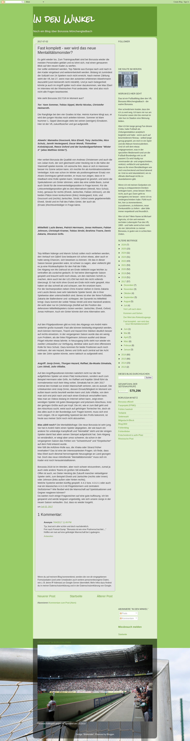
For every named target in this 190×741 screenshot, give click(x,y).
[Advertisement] (135, 483)
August (127, 301)
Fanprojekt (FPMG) (127, 405)
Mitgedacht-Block (126, 420)
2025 (124, 248)
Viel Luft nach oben (132, 309)
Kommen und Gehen (132, 313)
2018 (124, 277)
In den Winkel (64, 18)
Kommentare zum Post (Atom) (62, 603)
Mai (126, 333)
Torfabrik (122, 413)
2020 (124, 269)
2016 (124, 354)
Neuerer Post (46, 596)
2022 (124, 261)
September (129, 297)
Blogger (110, 734)
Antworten (48, 536)
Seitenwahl (123, 416)
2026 (124, 244)
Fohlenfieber (124, 431)
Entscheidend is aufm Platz (130, 435)
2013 (124, 367)
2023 (124, 257)
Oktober (128, 293)
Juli (126, 305)
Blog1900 (122, 424)
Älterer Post (104, 596)
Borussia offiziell (125, 402)
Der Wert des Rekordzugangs (137, 317)
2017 (124, 281)
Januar (127, 349)
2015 (124, 359)
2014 (124, 363)
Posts (124, 613)
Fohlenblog (123, 428)
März (126, 341)
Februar (128, 345)
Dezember (129, 285)
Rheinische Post (125, 439)
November (129, 289)
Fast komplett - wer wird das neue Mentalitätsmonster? (136, 322)
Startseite (76, 596)
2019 (124, 273)
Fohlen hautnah (125, 409)
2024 (124, 253)
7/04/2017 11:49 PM (62, 522)
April (126, 337)
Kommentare (127, 618)
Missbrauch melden (130, 626)
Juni (126, 329)
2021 (124, 265)
